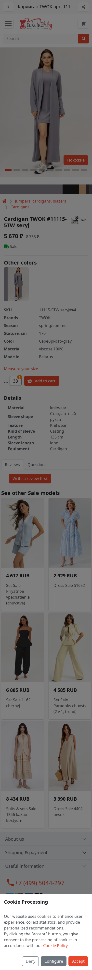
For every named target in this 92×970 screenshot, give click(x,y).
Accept (78, 961)
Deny (30, 961)
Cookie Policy (55, 945)
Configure (53, 961)
